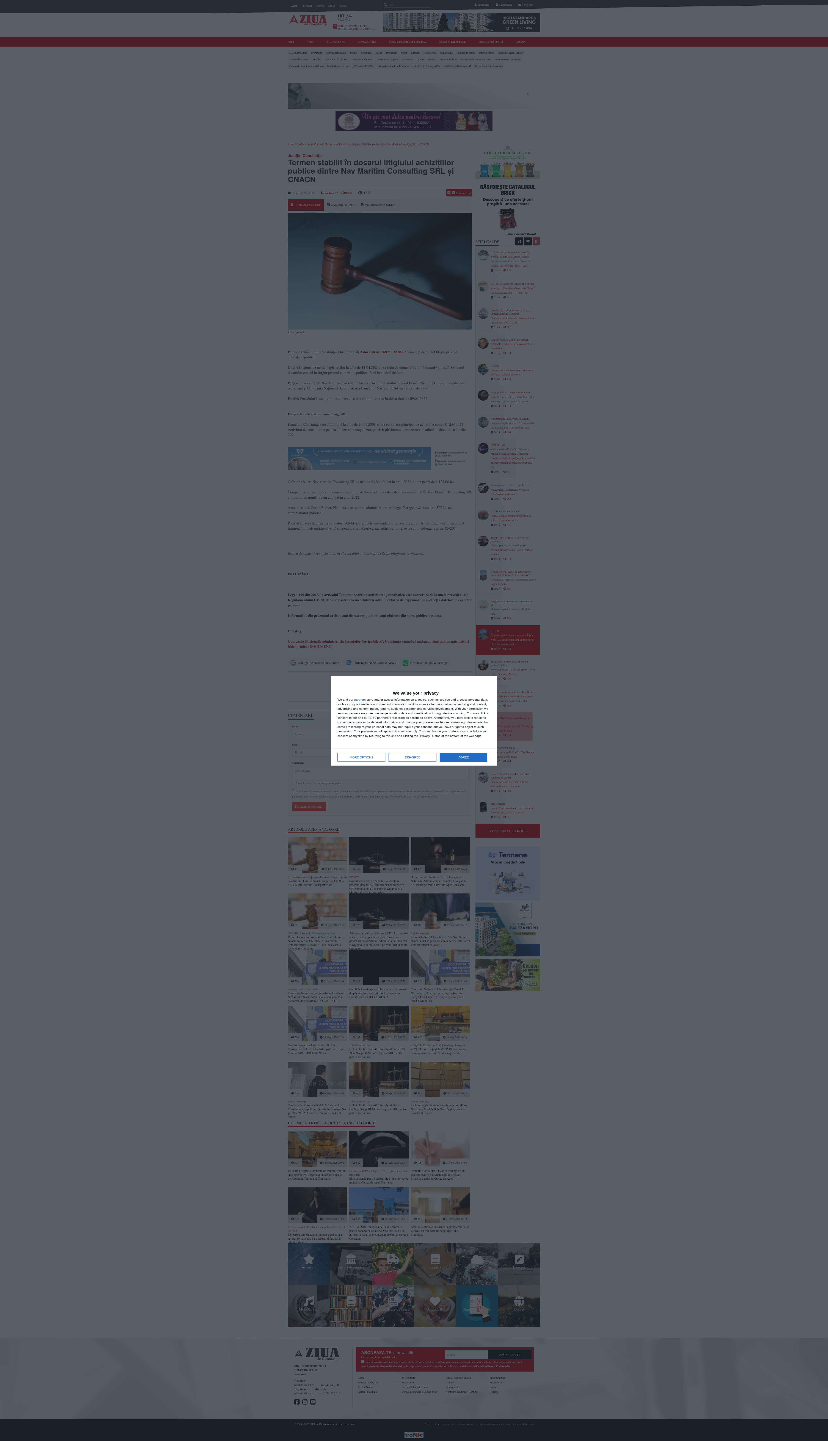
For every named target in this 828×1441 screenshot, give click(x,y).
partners (360, 699)
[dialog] (414, 721)
